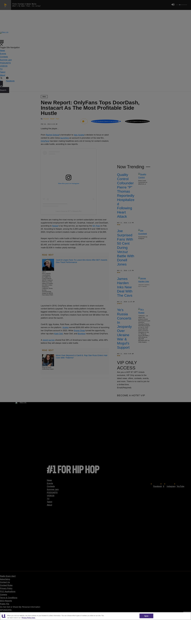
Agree (146, 616)
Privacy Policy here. (28, 618)
